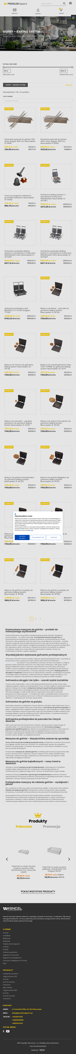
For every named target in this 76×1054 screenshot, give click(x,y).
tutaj (32, 530)
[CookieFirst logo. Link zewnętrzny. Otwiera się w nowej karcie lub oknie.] (15, 514)
